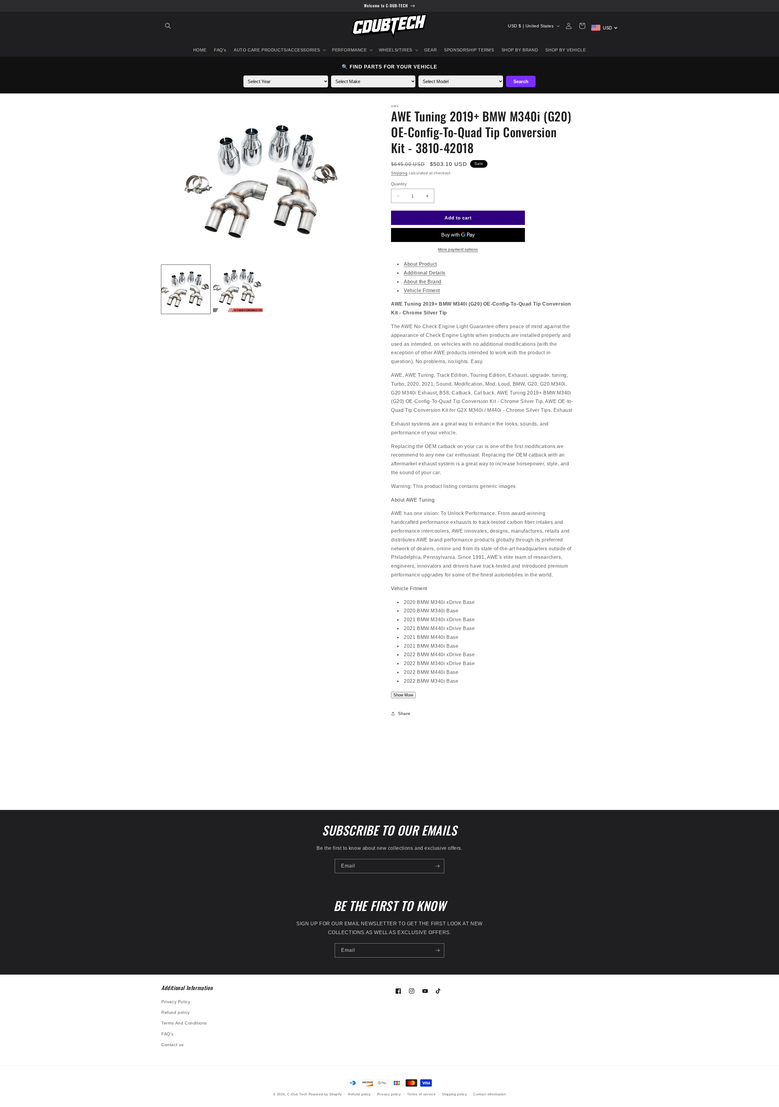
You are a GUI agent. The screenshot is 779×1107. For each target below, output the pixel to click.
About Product (420, 264)
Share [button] (404, 713)
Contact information (489, 1094)
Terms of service (421, 1094)
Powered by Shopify (325, 1094)
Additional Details (424, 272)
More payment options (458, 249)
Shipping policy (454, 1094)
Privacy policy (389, 1094)
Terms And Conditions (184, 1023)
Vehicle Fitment (422, 290)
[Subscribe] (437, 866)
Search (520, 81)
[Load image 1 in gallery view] (185, 289)
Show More (403, 695)
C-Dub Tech (297, 1094)
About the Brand (423, 281)
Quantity (399, 184)
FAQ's (167, 1034)
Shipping (399, 173)
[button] (168, 26)
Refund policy (175, 1012)
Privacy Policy (175, 1001)
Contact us (172, 1044)
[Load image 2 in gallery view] (237, 289)
